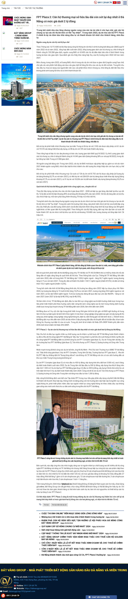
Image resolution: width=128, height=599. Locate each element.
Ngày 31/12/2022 (22, 54)
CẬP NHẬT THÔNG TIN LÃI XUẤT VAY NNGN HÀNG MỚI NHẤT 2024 (80, 533)
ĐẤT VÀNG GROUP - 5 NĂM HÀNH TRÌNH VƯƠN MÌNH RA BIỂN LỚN (22, 37)
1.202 (20, 57)
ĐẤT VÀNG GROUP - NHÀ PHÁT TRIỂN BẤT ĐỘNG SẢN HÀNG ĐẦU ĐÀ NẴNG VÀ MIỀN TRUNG (64, 570)
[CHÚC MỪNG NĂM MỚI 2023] (8, 48)
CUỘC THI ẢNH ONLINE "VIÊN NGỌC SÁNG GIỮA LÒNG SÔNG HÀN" (79, 513)
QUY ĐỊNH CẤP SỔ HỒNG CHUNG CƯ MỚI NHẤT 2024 (73, 526)
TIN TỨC (17, 8)
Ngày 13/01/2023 (22, 41)
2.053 (58, 26)
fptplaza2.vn (67, 484)
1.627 (20, 44)
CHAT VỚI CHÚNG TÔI (100, 597)
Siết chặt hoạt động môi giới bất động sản (68, 530)
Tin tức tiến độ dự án (59, 505)
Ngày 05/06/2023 (22, 25)
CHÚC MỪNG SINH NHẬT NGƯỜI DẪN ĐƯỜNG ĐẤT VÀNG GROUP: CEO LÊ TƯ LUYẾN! (22, 22)
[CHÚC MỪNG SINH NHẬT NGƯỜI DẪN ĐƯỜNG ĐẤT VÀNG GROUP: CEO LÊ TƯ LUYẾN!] (8, 20)
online (41, 487)
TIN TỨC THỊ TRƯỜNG (34, 8)
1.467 (20, 28)
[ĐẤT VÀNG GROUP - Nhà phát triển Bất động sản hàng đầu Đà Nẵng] (6, 582)
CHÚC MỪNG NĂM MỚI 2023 (22, 49)
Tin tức (46, 505)
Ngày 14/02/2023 (45, 26)
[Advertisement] (17, 143)
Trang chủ (6, 8)
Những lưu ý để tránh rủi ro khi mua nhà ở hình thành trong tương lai (80, 517)
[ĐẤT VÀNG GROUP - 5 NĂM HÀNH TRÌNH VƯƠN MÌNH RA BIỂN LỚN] (8, 33)
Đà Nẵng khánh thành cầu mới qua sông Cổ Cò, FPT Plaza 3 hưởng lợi (81, 555)
